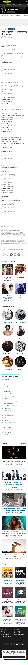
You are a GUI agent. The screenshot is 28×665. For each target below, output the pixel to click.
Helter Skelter (7, 434)
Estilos (15, 5)
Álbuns (6, 15)
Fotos (11, 15)
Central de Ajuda (18, 631)
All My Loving (7, 391)
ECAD (2, 230)
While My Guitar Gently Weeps (11, 401)
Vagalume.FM (22, 565)
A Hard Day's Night (8, 403)
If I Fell (5, 418)
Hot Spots (3, 633)
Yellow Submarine (8, 413)
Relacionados (18, 15)
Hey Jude (6, 386)
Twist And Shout (9, 396)
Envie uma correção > (19, 249)
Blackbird (6, 437)
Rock (9, 11)
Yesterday (6, 379)
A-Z (20, 5)
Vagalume (7, 1)
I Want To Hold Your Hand (9, 406)
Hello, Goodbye (7, 432)
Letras (2, 15)
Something (6, 398)
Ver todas (23, 443)
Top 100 (9, 5)
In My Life (6, 384)
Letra (3, 28)
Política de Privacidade (19, 634)
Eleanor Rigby (7, 408)
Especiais (3, 631)
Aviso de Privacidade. (14, 654)
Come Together (7, 410)
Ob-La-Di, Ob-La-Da (8, 430)
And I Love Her (7, 427)
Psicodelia (13, 11)
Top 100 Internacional (6, 636)
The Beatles (12, 9)
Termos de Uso (17, 633)
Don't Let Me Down (8, 415)
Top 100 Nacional (5, 634)
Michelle (6, 425)
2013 (8, 229)
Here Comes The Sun (9, 394)
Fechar (14, 656)
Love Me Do (6, 420)
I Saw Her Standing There (10, 422)
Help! (5, 389)
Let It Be (6, 382)
